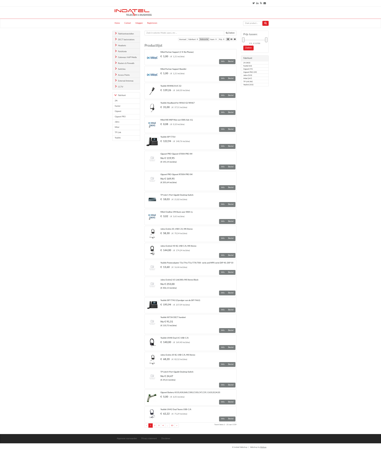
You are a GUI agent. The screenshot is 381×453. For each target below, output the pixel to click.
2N (116, 101)
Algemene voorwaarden (127, 439)
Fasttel (117, 106)
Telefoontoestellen (126, 34)
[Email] (264, 3)
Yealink (118, 138)
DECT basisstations (126, 40)
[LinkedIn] (257, 3)
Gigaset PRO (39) (250, 72)
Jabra (117, 122)
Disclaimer (165, 439)
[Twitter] (253, 3)
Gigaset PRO (120, 117)
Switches (122, 69)
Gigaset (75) (248, 69)
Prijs (221, 39)
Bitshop (263, 447)
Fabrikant (192, 39)
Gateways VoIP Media (127, 57)
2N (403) (246, 63)
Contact (127, 23)
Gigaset (118, 111)
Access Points (124, 75)
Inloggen (139, 23)
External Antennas (125, 81)
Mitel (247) (247, 78)
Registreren (152, 23)
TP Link (118, 133)
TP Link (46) (248, 81)
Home (117, 23)
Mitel (117, 127)
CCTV (120, 87)
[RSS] (261, 3)
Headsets (122, 46)
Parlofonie (122, 52)
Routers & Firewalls (126, 63)
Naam (212, 39)
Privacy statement (149, 439)
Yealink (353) (248, 85)
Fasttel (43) (247, 66)
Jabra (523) (247, 75)
